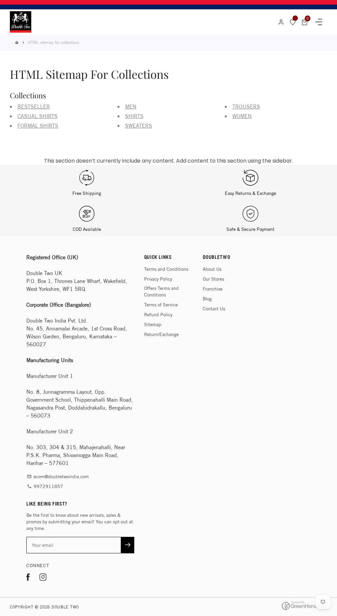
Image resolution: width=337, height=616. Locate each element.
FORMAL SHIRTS (37, 126)
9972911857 (45, 486)
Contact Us (214, 308)
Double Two (65, 606)
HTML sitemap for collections (53, 42)
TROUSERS (246, 107)
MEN (131, 107)
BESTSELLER (33, 107)
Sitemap (152, 324)
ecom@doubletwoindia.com (58, 476)
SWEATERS (138, 126)
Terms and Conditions (166, 269)
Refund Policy (158, 314)
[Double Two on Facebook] (28, 578)
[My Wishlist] (293, 22)
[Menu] (318, 22)
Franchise (212, 289)
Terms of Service (161, 304)
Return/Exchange (161, 334)
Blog (207, 298)
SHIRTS (134, 116)
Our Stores (213, 279)
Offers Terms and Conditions (161, 291)
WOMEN (242, 116)
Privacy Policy (158, 279)
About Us (212, 269)
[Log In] (281, 22)
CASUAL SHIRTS (37, 116)
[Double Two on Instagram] (42, 578)
